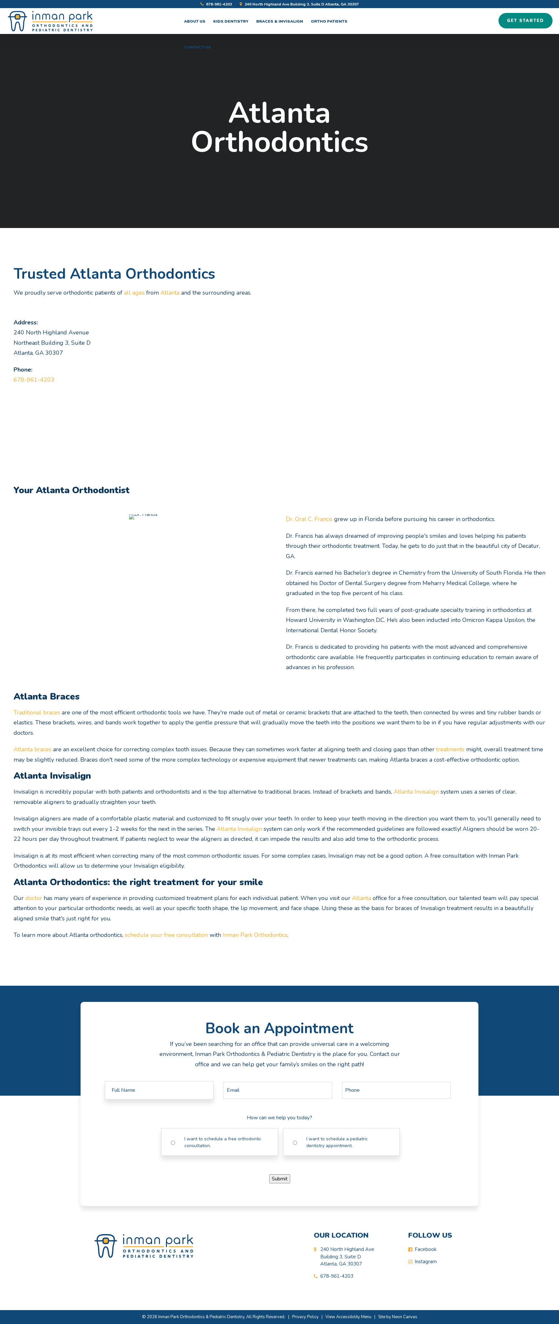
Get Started (525, 21)
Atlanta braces (32, 749)
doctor (33, 898)
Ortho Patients (329, 21)
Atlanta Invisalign (416, 792)
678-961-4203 (218, 4)
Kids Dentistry (230, 21)
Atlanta (170, 293)
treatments (450, 749)
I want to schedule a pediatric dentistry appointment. (337, 1142)
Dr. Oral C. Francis (309, 519)
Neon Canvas (404, 1317)
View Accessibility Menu (348, 1317)
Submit (280, 1178)
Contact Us (197, 47)
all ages (134, 293)
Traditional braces (37, 712)
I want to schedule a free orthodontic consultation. (222, 1142)
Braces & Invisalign (279, 21)
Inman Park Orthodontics (255, 935)
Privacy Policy (305, 1317)
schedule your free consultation (166, 935)
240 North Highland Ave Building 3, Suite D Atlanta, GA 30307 (301, 4)
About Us (194, 21)
